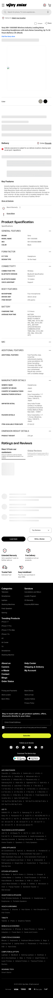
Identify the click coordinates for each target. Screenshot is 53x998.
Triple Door (43, 863)
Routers (4, 964)
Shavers (15, 909)
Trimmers (5, 909)
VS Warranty (28, 600)
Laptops (4, 600)
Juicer (36, 881)
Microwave (42, 884)
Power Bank (16, 932)
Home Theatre (7, 842)
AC (3, 638)
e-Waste (5, 670)
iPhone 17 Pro (6, 626)
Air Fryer (43, 877)
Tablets (4, 921)
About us (6, 663)
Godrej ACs (19, 776)
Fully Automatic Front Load (34, 857)
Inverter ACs (6, 798)
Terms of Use (28, 695)
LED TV (4, 833)
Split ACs (43, 783)
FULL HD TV (6, 819)
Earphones (6, 901)
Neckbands (26, 898)
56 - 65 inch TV (7, 825)
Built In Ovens (18, 874)
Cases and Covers (30, 932)
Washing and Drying (9, 854)
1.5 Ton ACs (18, 789)
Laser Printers (7, 961)
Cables (40, 929)
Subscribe (26, 736)
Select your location (19, 18)
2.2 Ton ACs (6, 792)
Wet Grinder (6, 890)
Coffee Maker (6, 877)
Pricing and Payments (9, 691)
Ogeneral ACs (31, 783)
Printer (29, 958)
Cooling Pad (6, 943)
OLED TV (28, 816)
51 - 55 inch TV (36, 822)
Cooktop (18, 877)
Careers (5, 667)
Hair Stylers (25, 909)
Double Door (31, 863)
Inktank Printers (21, 961)
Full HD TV (6, 836)
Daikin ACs (27, 773)
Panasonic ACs (31, 779)
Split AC (20, 851)
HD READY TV (27, 819)
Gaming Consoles (8, 839)
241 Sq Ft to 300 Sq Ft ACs (12, 804)
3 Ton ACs (30, 792)
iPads (12, 921)
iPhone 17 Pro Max (8, 630)
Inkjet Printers (40, 958)
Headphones (38, 898)
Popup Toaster (14, 887)
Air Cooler (5, 642)
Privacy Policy (29, 703)
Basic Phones (29, 929)
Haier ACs (19, 783)
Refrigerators (6, 863)
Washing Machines (8, 604)
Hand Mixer (19, 881)
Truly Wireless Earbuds (10, 898)
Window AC (30, 851)
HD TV (16, 819)
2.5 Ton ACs (18, 792)
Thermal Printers (37, 961)
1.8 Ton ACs (31, 789)
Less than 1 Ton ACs (22, 786)
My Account (30, 670)
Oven (3, 887)
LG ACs (37, 773)
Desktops (40, 955)
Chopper (40, 874)
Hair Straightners (40, 909)
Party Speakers (7, 608)
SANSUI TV (6, 812)
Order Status (8, 681)
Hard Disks (12, 947)
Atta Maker (6, 874)
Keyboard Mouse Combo (30, 940)
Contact (5, 674)
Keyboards (14, 940)
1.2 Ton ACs (6, 789)
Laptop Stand (19, 943)
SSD (3, 947)
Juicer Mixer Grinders (9, 884)
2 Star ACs (41, 792)
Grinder (23, 884)
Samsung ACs (7, 783)
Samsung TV (27, 812)
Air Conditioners (8, 851)
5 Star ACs (28, 795)
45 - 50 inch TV (22, 822)
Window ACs (6, 786)
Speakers (19, 842)
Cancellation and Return (32, 592)
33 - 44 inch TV (7, 822)
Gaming (4, 613)
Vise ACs (5, 773)
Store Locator (6, 695)
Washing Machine (8, 655)
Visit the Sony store (8, 36)
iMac (21, 958)
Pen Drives (44, 943)
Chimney (30, 874)
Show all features (8, 201)
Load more (13, 539)
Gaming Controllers (25, 839)
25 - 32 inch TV (41, 819)
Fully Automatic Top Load (30, 854)
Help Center (30, 663)
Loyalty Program (30, 596)
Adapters (5, 932)
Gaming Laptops (27, 955)
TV (2, 646)
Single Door (19, 863)
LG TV (37, 812)
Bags (45, 940)
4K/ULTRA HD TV (41, 816)
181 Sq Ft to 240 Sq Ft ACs (35, 801)
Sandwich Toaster (29, 887)
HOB (28, 881)
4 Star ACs (17, 795)
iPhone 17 (5, 622)
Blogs (4, 678)
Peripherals (32, 943)
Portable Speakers (20, 901)
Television (5, 592)
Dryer (29, 860)
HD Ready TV (15, 833)
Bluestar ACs (6, 776)
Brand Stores (28, 691)
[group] (40, 101)
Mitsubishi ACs (32, 776)
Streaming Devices (20, 836)
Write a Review (39, 539)
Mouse (4, 940)
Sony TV (5, 816)
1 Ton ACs (37, 786)
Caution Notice (29, 699)
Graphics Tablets (24, 921)
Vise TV (16, 812)
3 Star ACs (6, 795)
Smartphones (7, 929)
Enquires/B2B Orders (31, 604)
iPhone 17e (5, 634)
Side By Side (6, 866)
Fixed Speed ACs (42, 795)
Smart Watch (6, 972)
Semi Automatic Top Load (11, 857)
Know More (11, 213)
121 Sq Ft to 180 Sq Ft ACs (12, 801)
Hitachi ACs (18, 779)
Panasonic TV (16, 816)
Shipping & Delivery (34, 667)
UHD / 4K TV (36, 833)
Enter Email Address (13, 722)
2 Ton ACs (43, 789)
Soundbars (40, 839)
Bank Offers (6, 699)
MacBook (14, 955)
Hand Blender (7, 881)
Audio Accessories (37, 836)
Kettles (32, 884)
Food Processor (30, 877)
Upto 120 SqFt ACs (21, 798)
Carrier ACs (6, 779)
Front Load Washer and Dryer (13, 860)
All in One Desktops (9, 958)
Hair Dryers (6, 913)
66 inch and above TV (24, 825)
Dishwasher (38, 860)
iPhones (18, 929)
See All (47, 135)
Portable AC (43, 851)
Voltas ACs (16, 773)
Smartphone (6, 596)
